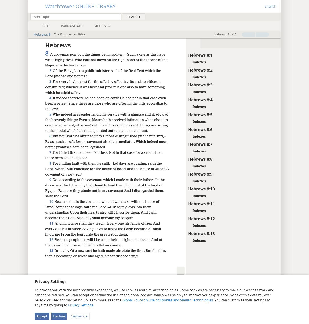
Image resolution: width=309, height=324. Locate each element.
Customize (79, 316)
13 (51, 250)
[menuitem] (276, 16)
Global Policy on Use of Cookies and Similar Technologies (167, 300)
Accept (42, 316)
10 (51, 201)
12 (51, 239)
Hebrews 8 (42, 34)
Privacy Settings (80, 305)
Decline (59, 316)
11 (51, 223)
